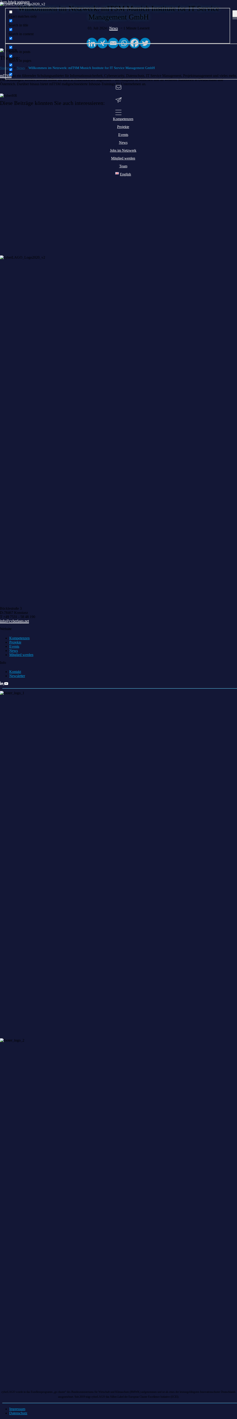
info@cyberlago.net (14, 621)
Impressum (17, 1409)
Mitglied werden (21, 655)
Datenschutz (18, 1413)
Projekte (15, 642)
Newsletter (17, 676)
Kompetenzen (19, 638)
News (13, 651)
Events (14, 646)
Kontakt (15, 672)
